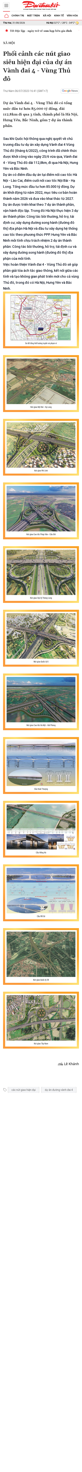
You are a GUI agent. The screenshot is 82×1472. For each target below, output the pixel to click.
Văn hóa (72, 15)
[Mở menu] (6, 5)
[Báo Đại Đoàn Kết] (41, 5)
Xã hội (47, 15)
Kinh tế (59, 15)
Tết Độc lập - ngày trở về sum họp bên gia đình (41, 31)
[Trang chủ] (6, 16)
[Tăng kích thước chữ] (55, 1468)
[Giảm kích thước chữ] (44, 1468)
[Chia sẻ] (78, 1467)
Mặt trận (33, 15)
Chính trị (17, 15)
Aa (49, 1467)
